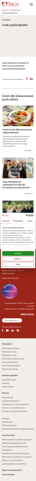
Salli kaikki (18, 253)
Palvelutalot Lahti (9, 355)
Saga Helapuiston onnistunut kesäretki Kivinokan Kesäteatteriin (16, 184)
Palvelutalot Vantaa (10, 369)
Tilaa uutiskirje (8, 474)
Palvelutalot (7, 344)
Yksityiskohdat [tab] (18, 221)
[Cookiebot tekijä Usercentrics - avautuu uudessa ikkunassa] (25, 215)
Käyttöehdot (7, 422)
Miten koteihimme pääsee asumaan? (17, 439)
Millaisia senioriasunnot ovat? (14, 443)
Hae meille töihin (9, 380)
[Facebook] (27, 79)
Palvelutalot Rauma (10, 362)
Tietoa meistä (7, 386)
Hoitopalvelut (7, 397)
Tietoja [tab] (30, 221)
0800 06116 (27, 314)
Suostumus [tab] (6, 221)
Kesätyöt (5, 383)
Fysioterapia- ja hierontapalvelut (15, 404)
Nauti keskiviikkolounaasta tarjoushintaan (17, 131)
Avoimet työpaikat (10, 375)
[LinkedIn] (31, 79)
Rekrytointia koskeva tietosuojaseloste (18, 429)
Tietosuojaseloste (9, 425)
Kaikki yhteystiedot (10, 278)
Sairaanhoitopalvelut (10, 401)
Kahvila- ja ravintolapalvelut (13, 408)
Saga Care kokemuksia (12, 470)
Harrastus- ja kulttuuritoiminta (14, 411)
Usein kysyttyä (8, 435)
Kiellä (18, 264)
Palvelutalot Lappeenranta (13, 359)
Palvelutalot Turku (9, 352)
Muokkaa (17, 259)
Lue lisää (27, 150)
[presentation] (18, 116)
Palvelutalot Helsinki (10, 348)
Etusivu (5, 10)
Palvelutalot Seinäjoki (11, 365)
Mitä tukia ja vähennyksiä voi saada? (17, 457)
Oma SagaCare (11, 320)
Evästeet (5, 418)
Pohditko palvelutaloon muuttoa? (15, 453)
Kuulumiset (15, 10)
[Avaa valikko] (31, 4)
